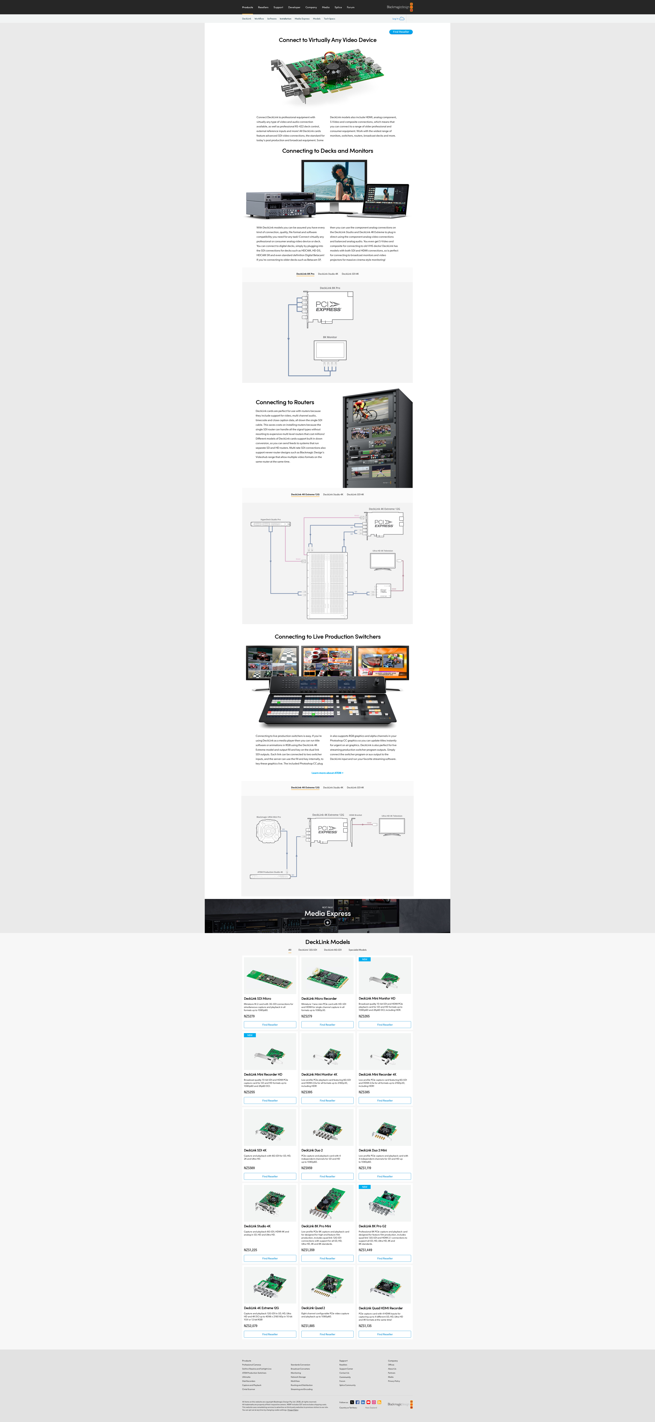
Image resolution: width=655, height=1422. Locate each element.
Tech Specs (329, 18)
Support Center (346, 1368)
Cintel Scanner (248, 1389)
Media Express (302, 18)
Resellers (263, 7)
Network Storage (298, 1377)
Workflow (259, 18)
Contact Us (344, 1373)
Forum (350, 7)
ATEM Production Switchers (254, 1373)
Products (247, 7)
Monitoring (296, 1373)
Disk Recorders (248, 1381)
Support (278, 7)
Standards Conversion (300, 1364)
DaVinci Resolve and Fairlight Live (256, 1368)
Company (311, 7)
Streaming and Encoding (301, 1389)
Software (271, 18)
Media (326, 7)
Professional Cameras (251, 1364)
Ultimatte (246, 1377)
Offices (391, 1364)
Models (317, 18)
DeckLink (246, 18)
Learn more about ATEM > (328, 773)
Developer (294, 7)
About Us (392, 1368)
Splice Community (347, 1385)
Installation (285, 18)
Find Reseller (401, 31)
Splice (338, 7)
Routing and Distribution (302, 1385)
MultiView (295, 1381)
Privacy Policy (394, 1381)
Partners (391, 1373)
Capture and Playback (251, 1385)
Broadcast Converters (300, 1368)
